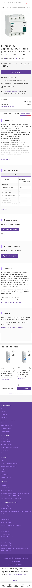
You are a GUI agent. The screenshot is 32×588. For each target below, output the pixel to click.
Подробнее (4, 159)
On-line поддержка (7, 439)
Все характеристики (7, 106)
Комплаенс (4, 450)
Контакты (4, 417)
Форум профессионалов (8, 466)
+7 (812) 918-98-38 (6, 546)
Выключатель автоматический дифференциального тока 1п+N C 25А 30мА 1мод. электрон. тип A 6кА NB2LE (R (7, 374)
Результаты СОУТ (6, 428)
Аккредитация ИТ (6, 431)
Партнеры (4, 423)
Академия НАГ (5, 469)
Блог (2, 460)
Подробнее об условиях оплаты (12, 328)
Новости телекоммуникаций (9, 463)
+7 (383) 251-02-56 (6, 534)
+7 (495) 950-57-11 (5, 488)
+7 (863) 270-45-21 (6, 522)
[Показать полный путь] (3, 7)
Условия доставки (6, 444)
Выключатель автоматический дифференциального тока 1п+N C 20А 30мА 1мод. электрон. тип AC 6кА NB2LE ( (22, 373)
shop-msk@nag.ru (6, 491)
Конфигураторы (6, 477)
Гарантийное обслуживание (9, 447)
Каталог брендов (6, 425)
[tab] (11, 114)
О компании (5, 409)
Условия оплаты (6, 442)
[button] (16, 25)
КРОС (3, 472)
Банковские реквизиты (8, 420)
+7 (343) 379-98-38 (6, 509)
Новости (3, 411)
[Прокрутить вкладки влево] (1, 114)
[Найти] (26, 3)
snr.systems (4, 474)
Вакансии (4, 414)
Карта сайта (5, 453)
